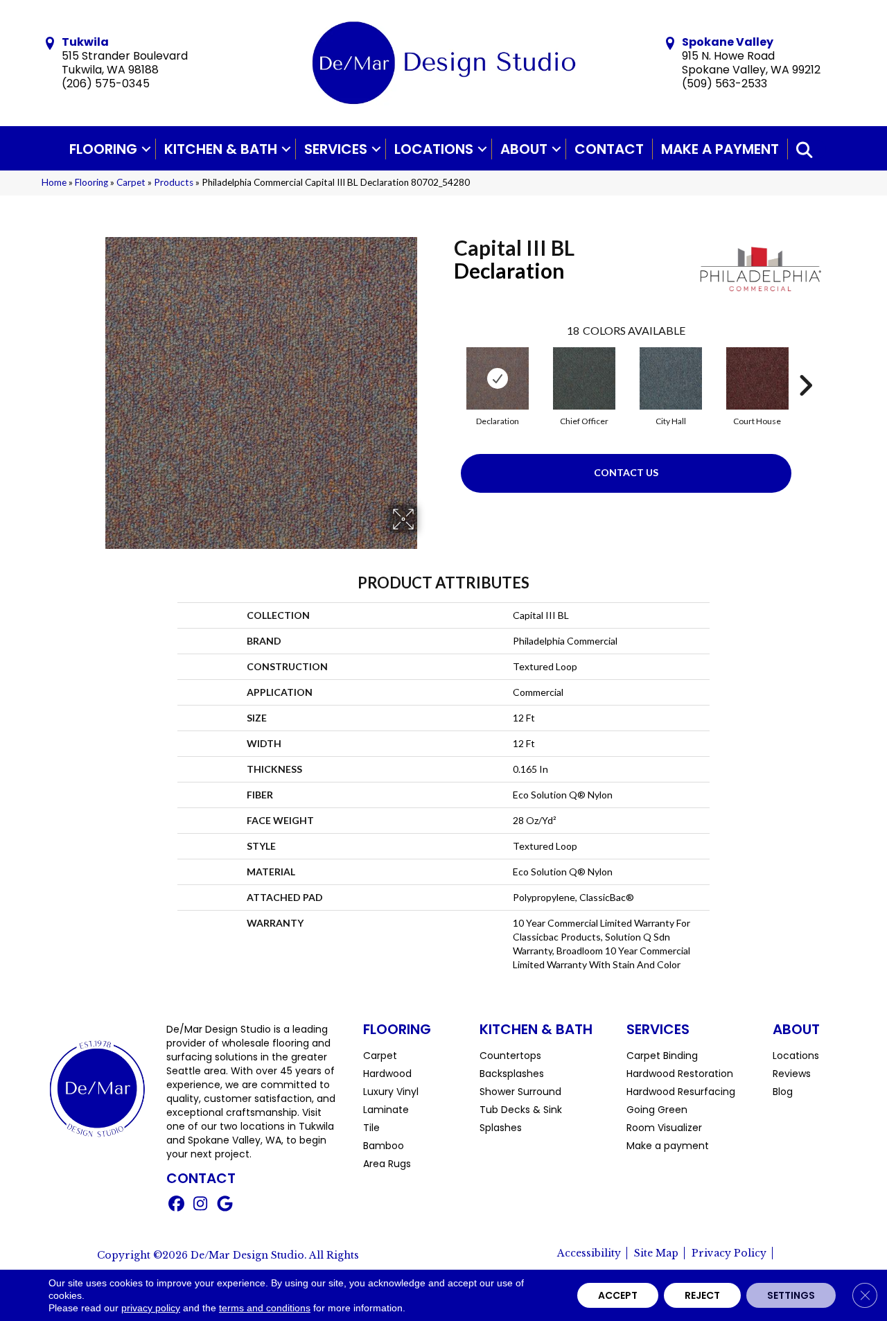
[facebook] (176, 1205)
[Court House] (757, 378)
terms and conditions (264, 1307)
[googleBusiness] (225, 1205)
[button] (146, 149)
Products (173, 182)
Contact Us (626, 472)
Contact (609, 149)
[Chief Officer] (584, 378)
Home (54, 182)
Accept (618, 1295)
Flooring (103, 149)
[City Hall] (670, 378)
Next (805, 364)
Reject (702, 1295)
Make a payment (720, 149)
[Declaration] (497, 378)
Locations (433, 149)
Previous (447, 364)
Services (335, 149)
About (523, 149)
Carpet (131, 182)
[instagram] (201, 1205)
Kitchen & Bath (220, 149)
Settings (791, 1295)
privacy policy (150, 1307)
